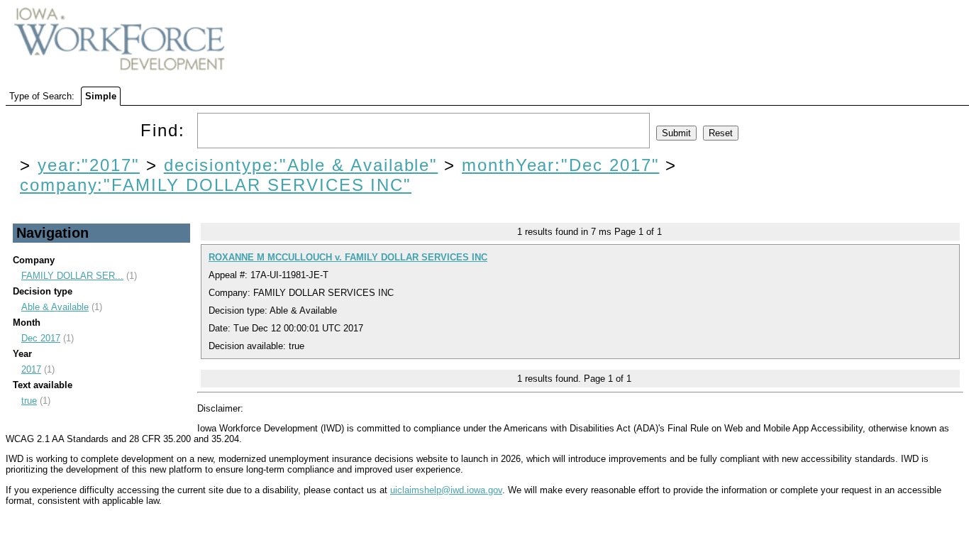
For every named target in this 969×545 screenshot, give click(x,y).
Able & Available (55, 307)
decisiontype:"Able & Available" (301, 165)
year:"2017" (89, 165)
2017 (31, 369)
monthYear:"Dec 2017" (560, 165)
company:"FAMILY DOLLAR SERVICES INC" (215, 184)
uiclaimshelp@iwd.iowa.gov (446, 490)
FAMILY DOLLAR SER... (72, 275)
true (29, 400)
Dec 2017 (40, 338)
